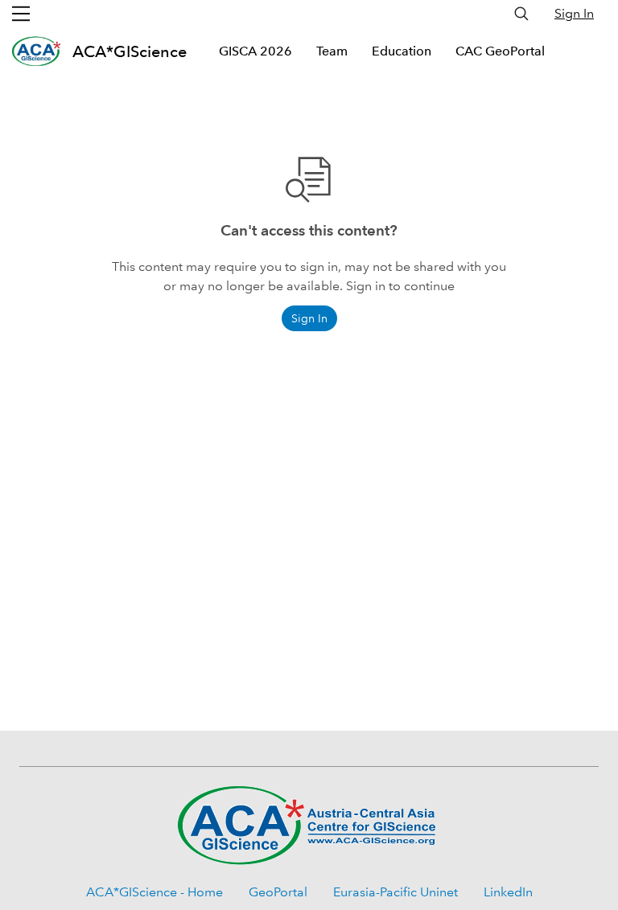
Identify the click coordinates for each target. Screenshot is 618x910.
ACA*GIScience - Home (154, 892)
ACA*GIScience (129, 51)
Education (401, 51)
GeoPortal (278, 892)
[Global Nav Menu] (20, 13)
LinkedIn (508, 892)
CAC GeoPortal (500, 51)
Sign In (574, 13)
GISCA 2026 (255, 51)
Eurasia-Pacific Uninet (395, 892)
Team (332, 51)
